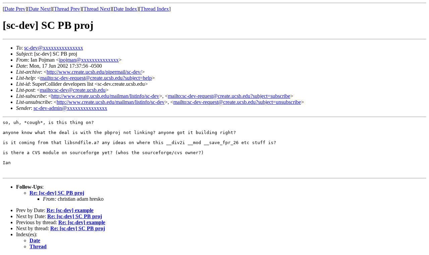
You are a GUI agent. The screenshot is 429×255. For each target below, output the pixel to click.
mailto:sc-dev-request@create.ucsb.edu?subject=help (96, 78)
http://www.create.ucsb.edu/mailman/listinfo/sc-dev (105, 96)
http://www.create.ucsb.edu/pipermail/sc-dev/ (94, 72)
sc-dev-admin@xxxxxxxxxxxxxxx (70, 108)
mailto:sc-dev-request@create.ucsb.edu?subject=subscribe (229, 96)
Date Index (125, 9)
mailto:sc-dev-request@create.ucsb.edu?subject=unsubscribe (237, 102)
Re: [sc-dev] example (70, 210)
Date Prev (14, 9)
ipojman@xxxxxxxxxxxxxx (89, 60)
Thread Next (96, 9)
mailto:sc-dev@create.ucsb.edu (73, 90)
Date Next (40, 9)
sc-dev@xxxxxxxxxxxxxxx (53, 48)
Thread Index (154, 9)
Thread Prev (67, 9)
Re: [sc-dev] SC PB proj (56, 193)
